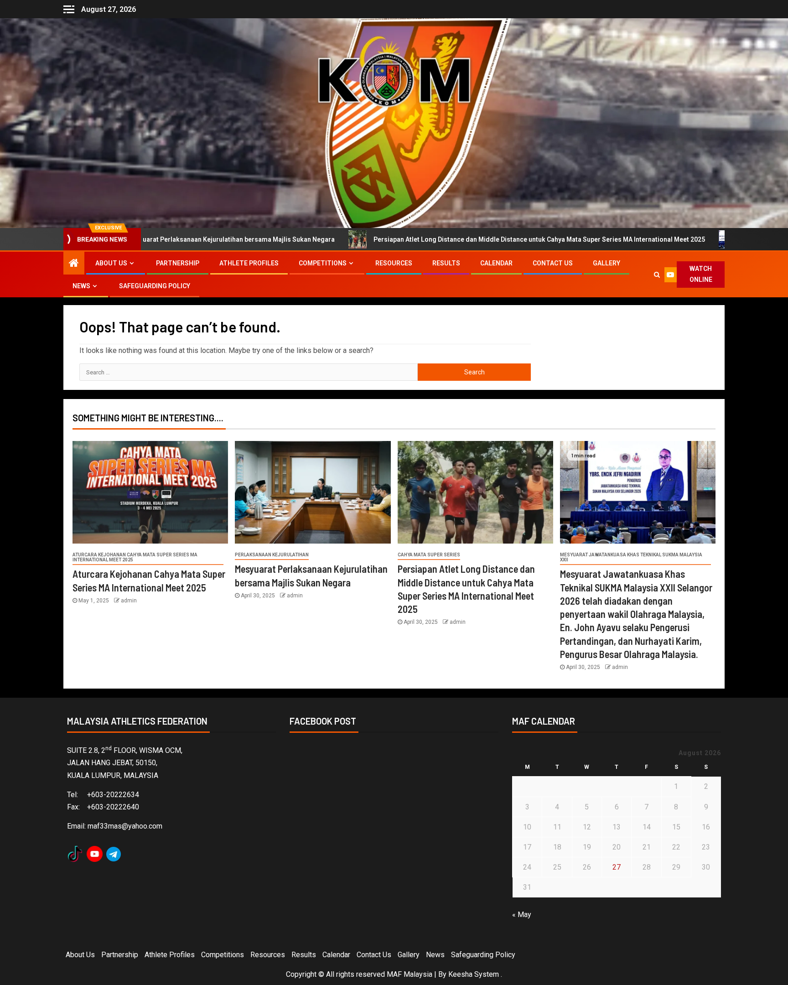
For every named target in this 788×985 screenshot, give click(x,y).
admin (129, 600)
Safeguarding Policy (154, 286)
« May (521, 914)
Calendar (496, 263)
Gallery (606, 263)
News (81, 286)
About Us (111, 263)
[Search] (657, 274)
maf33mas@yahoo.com (125, 826)
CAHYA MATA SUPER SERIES (429, 554)
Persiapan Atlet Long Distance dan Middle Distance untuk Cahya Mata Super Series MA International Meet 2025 (456, 239)
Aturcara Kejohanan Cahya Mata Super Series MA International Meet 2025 (135, 557)
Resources (393, 263)
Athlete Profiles (249, 263)
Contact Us (553, 263)
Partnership (177, 263)
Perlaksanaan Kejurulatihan (272, 554)
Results (446, 263)
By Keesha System (468, 974)
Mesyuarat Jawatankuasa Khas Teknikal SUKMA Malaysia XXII (631, 557)
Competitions (323, 263)
